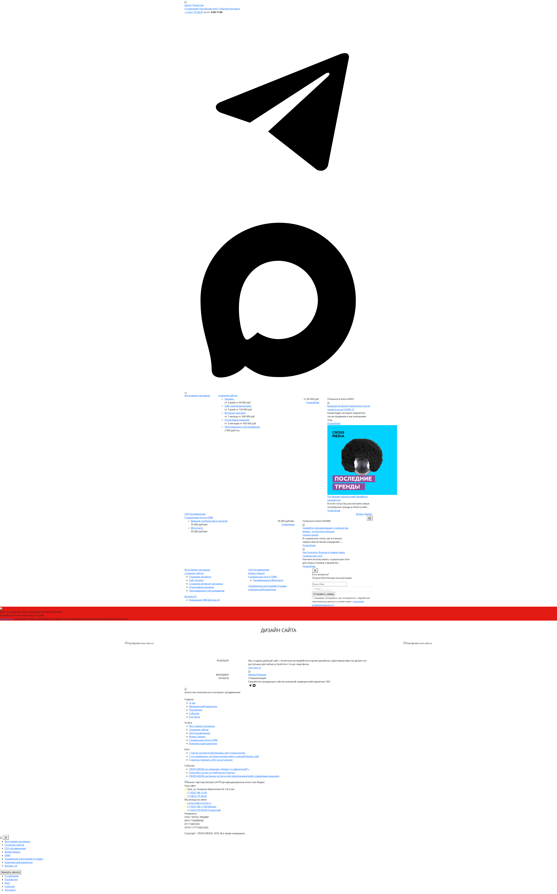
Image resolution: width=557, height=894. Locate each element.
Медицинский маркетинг (203, 706)
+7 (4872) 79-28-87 (197, 796)
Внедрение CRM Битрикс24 (204, 600)
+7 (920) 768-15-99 (197, 792)
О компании (191, 8)
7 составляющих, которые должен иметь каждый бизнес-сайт (224, 756)
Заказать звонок (10, 872)
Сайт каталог (196, 580)
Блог (215, 8)
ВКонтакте (197, 528)
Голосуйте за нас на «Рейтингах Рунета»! (212, 772)
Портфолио (205, 8)
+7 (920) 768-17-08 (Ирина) (201, 806)
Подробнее (312, 402)
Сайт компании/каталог (238, 406)
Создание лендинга (200, 576)
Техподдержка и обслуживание (242, 426)
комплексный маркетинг (262, 589)
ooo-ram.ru (6, 618)
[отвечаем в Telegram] (278, 107)
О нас (192, 703)
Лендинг (229, 399)
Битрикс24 (190, 596)
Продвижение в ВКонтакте (268, 580)
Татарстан (198, 5)
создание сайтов (227, 395)
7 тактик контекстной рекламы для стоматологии (217, 752)
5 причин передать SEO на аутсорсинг (211, 759)
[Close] (6, 837)
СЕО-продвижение (195, 514)
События (224, 8)
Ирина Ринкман (257, 674)
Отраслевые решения (237, 420)
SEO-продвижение (199, 733)
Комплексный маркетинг (203, 743)
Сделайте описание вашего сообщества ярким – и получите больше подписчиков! (325, 531)
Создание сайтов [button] (14, 845)
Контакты (234, 8)
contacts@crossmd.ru (199, 803)
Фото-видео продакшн (197, 395)
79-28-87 (194, 12)
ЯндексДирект (13, 851)
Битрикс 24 (11, 865)
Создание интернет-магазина (206, 583)
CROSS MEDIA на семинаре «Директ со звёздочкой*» (219, 769)
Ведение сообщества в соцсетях (209, 521)
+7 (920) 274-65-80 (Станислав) (204, 810)
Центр (188, 5)
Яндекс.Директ (364, 514)
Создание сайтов (198, 729)
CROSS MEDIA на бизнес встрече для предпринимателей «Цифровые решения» (234, 776)
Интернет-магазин (235, 413)
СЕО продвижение (258, 569)
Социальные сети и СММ (199, 517)
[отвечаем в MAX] (194, 695)
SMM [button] (7, 855)
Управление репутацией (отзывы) (267, 586)
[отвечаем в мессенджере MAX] (278, 296)
